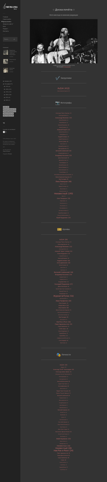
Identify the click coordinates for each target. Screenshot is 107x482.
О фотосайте (7, 19)
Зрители (63, 417)
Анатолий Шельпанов (63, 381)
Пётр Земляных (63, 205)
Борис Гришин (63, 143)
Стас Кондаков (63, 340)
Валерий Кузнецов (63, 146)
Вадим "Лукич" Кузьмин (63, 390)
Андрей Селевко (63, 136)
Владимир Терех (63, 281)
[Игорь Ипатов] (5, 61)
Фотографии (7, 83)
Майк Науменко (63, 439)
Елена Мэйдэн (63, 172)
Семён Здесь (63, 328)
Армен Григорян (63, 388)
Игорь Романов (63, 426)
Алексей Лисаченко (63, 125)
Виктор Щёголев (64, 148)
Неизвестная (63, 443)
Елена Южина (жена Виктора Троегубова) (63, 174)
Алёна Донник (63, 134)
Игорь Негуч (64, 305)
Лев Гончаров (63, 179)
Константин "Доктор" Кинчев (63, 431)
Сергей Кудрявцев (63, 331)
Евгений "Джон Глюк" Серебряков (63, 288)
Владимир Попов (63, 279)
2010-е (7, 97)
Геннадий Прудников (9, 111)
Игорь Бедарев (63, 303)
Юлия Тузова (63, 342)
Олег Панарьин (63, 198)
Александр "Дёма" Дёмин (63, 371)
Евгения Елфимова (63, 167)
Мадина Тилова (63, 183)
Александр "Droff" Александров (63, 369)
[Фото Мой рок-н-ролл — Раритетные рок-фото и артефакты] (10, 7)
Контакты (6, 31)
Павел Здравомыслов (63, 324)
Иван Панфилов (8, 115)
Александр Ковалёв (63, 115)
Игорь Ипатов (12, 59)
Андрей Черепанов (63, 139)
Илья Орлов (64, 307)
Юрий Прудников (63, 217)
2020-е (7, 100)
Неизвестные (63, 446)
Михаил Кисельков (63, 191)
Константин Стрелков (63, 314)
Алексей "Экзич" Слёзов (63, 251)
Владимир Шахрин (63, 397)
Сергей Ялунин (63, 469)
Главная (5, 17)
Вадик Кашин (63, 269)
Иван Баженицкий (63, 298)
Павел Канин (63, 200)
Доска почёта (7, 21)
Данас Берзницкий (63, 157)
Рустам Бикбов (63, 208)
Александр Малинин (63, 118)
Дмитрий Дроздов (63, 405)
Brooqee (10, 153)
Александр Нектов (63, 249)
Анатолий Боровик (63, 258)
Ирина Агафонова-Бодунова (64, 177)
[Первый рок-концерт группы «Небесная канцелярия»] (5, 52)
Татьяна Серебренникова (63, 215)
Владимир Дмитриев (64, 153)
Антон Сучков (63, 141)
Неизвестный (63, 193)
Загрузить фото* (8, 24)
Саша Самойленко (63, 326)
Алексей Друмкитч (63, 253)
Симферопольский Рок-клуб (63, 338)
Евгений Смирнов (63, 410)
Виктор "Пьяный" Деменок (63, 393)
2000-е (7, 94)
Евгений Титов (63, 291)
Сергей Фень (63, 335)
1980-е (7, 89)
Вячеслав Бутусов (63, 400)
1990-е (7, 91)
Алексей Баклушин (63, 120)
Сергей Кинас (63, 464)
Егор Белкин (63, 293)
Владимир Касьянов (63, 155)
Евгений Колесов (63, 165)
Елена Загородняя (63, 169)
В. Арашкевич (67, 66)
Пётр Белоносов (63, 203)
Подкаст (5, 28)
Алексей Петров (63, 256)
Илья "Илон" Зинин (63, 429)
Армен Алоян (63, 267)
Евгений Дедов (63, 162)
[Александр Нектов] (5, 70)
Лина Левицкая (63, 181)
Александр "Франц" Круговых (63, 113)
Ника (63, 196)
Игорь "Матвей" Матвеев (63, 424)
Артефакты (7, 81)
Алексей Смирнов (63, 127)
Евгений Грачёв (63, 407)
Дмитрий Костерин (63, 160)
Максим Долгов (63, 319)
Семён (63, 460)
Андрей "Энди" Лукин (63, 383)
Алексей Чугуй (63, 129)
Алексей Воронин (63, 122)
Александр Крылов (63, 244)
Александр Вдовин (63, 376)
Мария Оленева (63, 441)
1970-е (7, 86)
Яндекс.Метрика (6, 151)
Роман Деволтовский (63, 455)
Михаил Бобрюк (63, 188)
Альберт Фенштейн (63, 132)
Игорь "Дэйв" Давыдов (63, 422)
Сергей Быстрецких (63, 213)
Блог (4, 26)
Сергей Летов (63, 333)
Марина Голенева (63, 186)
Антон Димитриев (63, 263)
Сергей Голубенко (63, 462)
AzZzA (6, 107)
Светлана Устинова (63, 210)
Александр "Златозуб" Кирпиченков (63, 374)
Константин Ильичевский (64, 312)
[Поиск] (14, 39)
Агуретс (63, 367)
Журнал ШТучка (8, 113)
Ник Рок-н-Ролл (63, 322)
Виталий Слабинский (9, 109)
